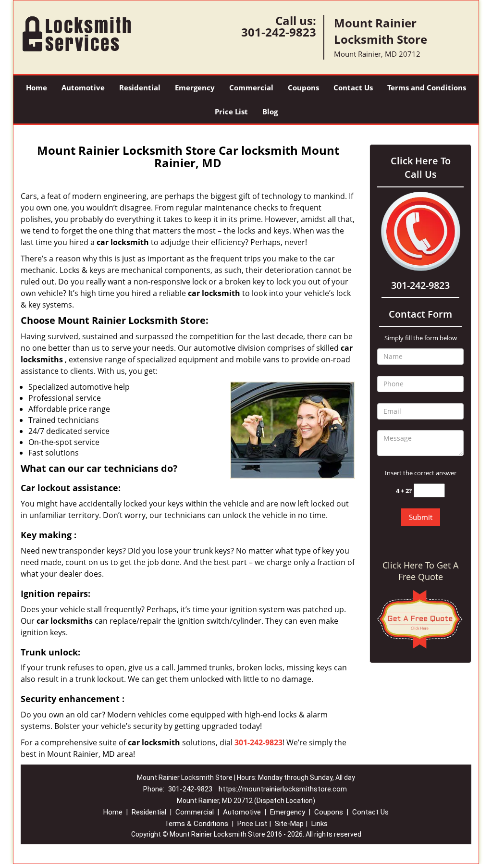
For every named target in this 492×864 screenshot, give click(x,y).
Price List (231, 111)
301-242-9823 (278, 32)
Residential (139, 87)
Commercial (251, 87)
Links (319, 823)
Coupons (303, 87)
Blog (270, 111)
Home (36, 87)
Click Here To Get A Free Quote (420, 570)
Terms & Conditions (196, 823)
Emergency (195, 87)
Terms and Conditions (426, 87)
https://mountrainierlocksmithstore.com (283, 789)
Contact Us (353, 87)
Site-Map (289, 823)
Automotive (83, 87)
